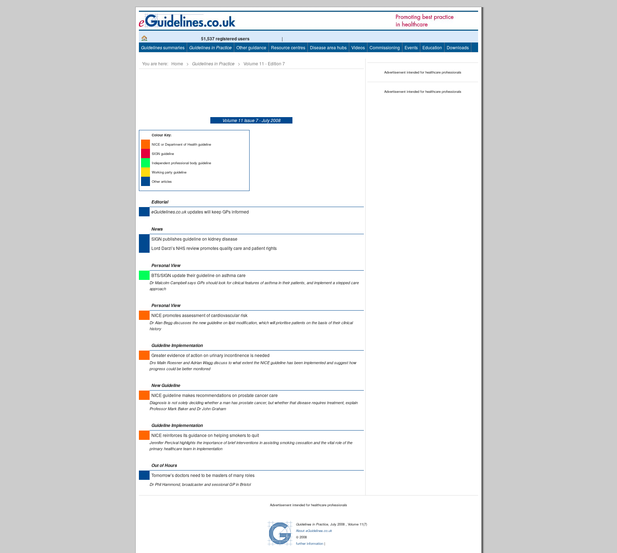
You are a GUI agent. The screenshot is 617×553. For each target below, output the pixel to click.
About (314, 530)
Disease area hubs (328, 47)
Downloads (458, 47)
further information (309, 543)
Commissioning (385, 47)
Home (177, 63)
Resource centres (288, 47)
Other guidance (251, 47)
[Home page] (144, 39)
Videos (358, 47)
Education (432, 47)
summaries (163, 47)
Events (411, 47)
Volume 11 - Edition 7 (264, 63)
